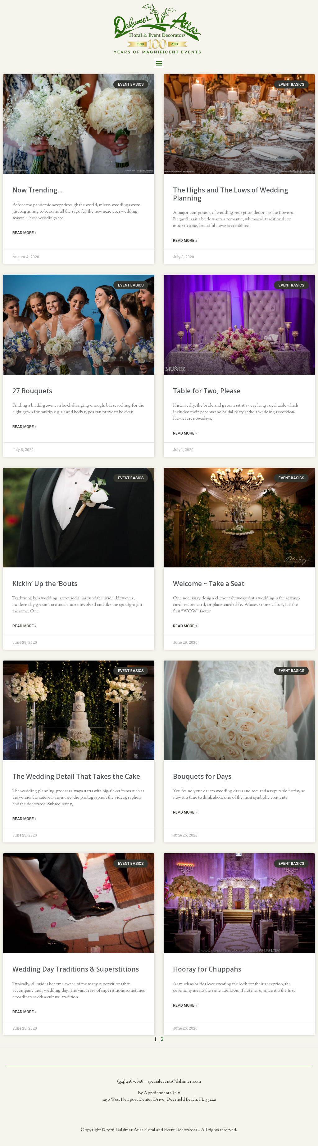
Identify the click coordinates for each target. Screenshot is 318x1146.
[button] (159, 63)
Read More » (24, 233)
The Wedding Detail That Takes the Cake (76, 776)
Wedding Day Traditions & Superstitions (75, 969)
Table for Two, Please (206, 390)
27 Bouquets (32, 390)
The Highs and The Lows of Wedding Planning (230, 194)
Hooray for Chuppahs (207, 969)
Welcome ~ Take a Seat (208, 583)
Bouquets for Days (202, 776)
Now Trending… (37, 190)
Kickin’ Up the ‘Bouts (44, 583)
